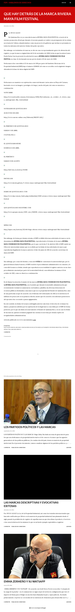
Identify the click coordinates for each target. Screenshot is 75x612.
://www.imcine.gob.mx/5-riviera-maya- (20, 183)
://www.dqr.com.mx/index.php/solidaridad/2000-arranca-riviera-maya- (32, 196)
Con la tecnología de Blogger (38, 608)
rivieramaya (30, 97)
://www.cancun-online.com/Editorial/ (20, 117)
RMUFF (36, 117)
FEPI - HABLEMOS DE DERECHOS (17, 3)
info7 (10, 170)
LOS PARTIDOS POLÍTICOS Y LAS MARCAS (30, 427)
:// (8, 170)
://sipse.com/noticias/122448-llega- (19, 229)
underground (39, 183)
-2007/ (41, 117)
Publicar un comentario (18, 447)
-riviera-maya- (42, 229)
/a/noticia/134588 (20, 170)
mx (13, 170)
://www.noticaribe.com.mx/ (16, 97)
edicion (34, 229)
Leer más (68, 447)
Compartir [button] (7, 332)
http (5, 97)
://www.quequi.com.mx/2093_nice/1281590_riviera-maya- (27, 212)
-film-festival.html (50, 183)
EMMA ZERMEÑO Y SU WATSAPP (24, 581)
